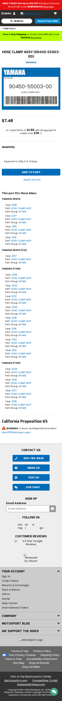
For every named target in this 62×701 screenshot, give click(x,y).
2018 (14, 205)
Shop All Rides (31, 667)
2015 (14, 237)
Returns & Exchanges (15, 585)
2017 (14, 215)
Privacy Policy (42, 651)
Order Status (10, 581)
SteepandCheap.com (31, 684)
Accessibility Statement (41, 659)
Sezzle (6, 599)
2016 (14, 226)
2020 (14, 307)
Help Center (10, 603)
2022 (14, 285)
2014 (14, 339)
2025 (14, 274)
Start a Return (11, 590)
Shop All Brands (39, 663)
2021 (14, 296)
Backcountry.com (15, 680)
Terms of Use (19, 651)
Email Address (16, 503)
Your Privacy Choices (22, 655)
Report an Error (32, 179)
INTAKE (22, 211)
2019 (14, 379)
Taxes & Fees (13, 659)
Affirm (6, 594)
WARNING (31, 62)
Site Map (18, 663)
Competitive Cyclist (45, 680)
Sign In (6, 576)
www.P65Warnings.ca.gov (16, 432)
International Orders (15, 608)
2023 (14, 369)
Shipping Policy (50, 655)
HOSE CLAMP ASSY (21, 208)
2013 (14, 350)
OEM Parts (9, 28)
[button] (31, 131)
